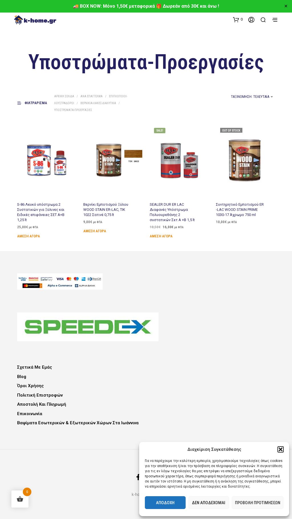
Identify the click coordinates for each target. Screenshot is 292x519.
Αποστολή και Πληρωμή (41, 404)
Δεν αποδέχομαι (208, 502)
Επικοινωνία (29, 413)
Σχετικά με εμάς (34, 367)
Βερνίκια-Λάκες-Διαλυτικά (98, 103)
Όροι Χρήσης (30, 385)
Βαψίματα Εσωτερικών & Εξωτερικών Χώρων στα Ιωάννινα (78, 422)
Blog (21, 376)
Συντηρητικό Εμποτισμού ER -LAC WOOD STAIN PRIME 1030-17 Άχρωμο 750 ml (240, 209)
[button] (280, 449)
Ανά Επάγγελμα (91, 96)
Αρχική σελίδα (64, 96)
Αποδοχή (165, 502)
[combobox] (228, 97)
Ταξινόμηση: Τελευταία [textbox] (250, 96)
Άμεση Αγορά (28, 236)
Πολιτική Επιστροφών (40, 395)
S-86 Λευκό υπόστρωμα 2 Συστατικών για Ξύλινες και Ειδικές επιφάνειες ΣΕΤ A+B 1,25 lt (40, 212)
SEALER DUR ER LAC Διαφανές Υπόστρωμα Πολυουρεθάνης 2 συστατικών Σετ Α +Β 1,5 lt (172, 212)
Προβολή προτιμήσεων (257, 502)
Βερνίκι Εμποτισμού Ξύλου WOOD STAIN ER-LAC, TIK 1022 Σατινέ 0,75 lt (105, 209)
